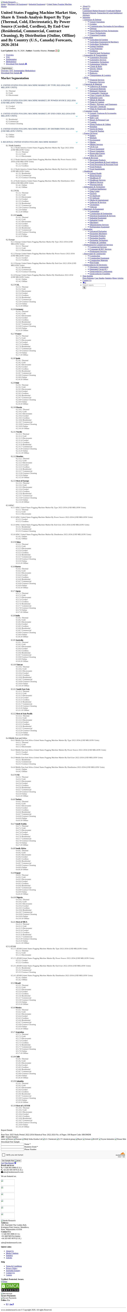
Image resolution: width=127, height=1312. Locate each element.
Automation (94, 211)
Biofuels (93, 138)
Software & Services (98, 202)
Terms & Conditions (14, 1266)
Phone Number (30, 1149)
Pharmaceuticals (96, 185)
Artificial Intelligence (98, 189)
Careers (9, 1275)
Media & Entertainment (99, 200)
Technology (94, 205)
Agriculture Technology (99, 44)
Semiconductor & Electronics (95, 265)
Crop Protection (96, 49)
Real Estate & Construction (95, 254)
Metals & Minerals (97, 100)
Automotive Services (98, 60)
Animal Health (95, 173)
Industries (86, 17)
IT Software (94, 198)
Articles (120, 278)
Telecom (93, 207)
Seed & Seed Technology (100, 53)
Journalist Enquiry (13, 1271)
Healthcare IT (95, 178)
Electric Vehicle (96, 69)
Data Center (94, 191)
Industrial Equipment (98, 218)
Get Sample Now (8, 1161)
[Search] (84, 287)
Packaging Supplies (97, 238)
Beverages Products (98, 160)
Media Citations (12, 1253)
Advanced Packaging (98, 231)
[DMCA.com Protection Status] (10, 1291)
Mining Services (96, 144)
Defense (93, 28)
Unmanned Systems (98, 35)
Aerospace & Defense (92, 20)
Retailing (93, 127)
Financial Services (97, 80)
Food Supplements (97, 169)
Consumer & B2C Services (100, 249)
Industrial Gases (96, 98)
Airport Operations (97, 22)
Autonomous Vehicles (98, 64)
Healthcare (88, 171)
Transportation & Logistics (100, 75)
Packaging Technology (99, 240)
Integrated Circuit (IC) (98, 269)
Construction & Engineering (101, 213)
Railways (93, 73)
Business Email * (31, 1147)
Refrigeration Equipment (99, 227)
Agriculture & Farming (99, 40)
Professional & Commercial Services (98, 245)
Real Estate (94, 263)
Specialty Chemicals (98, 106)
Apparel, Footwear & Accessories (103, 113)
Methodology (11, 62)
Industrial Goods (96, 220)
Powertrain (94, 71)
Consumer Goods (91, 111)
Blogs (114, 278)
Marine (93, 142)
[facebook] (13, 1304)
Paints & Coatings (97, 102)
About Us (86, 6)
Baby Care (94, 118)
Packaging (88, 229)
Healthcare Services (98, 180)
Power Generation (97, 151)
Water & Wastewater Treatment (102, 109)
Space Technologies (98, 33)
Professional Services (98, 251)
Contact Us (87, 280)
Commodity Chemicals (99, 93)
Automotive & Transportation (95, 55)
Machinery (94, 222)
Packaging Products (98, 236)
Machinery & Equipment (94, 209)
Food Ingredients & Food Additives (104, 162)
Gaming (93, 122)
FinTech (93, 193)
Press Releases (88, 278)
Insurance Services (97, 82)
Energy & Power (90, 133)
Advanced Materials (98, 89)
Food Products (95, 167)
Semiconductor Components (101, 271)
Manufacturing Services (99, 225)
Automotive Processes (98, 57)
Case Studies (100, 278)
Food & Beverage (91, 158)
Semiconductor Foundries (100, 274)
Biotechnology (96, 176)
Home (3, 4)
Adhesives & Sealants (98, 86)
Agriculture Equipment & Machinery (104, 42)
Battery (93, 135)
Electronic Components (99, 267)
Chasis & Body (96, 66)
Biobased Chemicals (98, 91)
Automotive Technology (99, 62)
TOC (8, 57)
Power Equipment (97, 149)
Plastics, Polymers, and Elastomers (103, 104)
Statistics (108, 278)
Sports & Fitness (96, 129)
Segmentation (11, 59)
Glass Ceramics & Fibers (100, 95)
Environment (95, 140)
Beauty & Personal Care (99, 120)
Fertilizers (94, 51)
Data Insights (88, 276)
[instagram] (7, 1304)
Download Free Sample (15, 64)
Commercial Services (98, 247)
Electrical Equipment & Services (102, 216)
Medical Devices (96, 182)
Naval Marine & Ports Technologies (104, 31)
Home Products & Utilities (100, 124)
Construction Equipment (99, 258)
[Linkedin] (11, 1304)
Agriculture (88, 37)
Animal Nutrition (96, 46)
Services (86, 8)
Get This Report (7, 1163)
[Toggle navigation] (17, 2)
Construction (95, 256)
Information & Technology (94, 187)
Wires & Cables (96, 156)
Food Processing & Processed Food (104, 164)
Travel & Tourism (97, 131)
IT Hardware (95, 196)
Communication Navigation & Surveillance (107, 26)
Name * (27, 1144)
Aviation (93, 24)
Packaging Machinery (98, 234)
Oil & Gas (94, 147)
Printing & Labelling (98, 242)
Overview (10, 55)
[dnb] (4, 1281)
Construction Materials (99, 260)
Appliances (94, 115)
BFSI (86, 78)
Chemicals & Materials (93, 84)
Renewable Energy (97, 153)
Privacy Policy (11, 1268)
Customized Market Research (94, 11)
